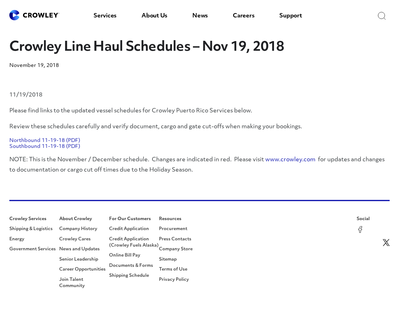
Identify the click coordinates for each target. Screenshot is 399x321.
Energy (16, 239)
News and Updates (79, 249)
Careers (243, 16)
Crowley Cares (75, 239)
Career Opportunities (82, 269)
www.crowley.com (290, 160)
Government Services (32, 249)
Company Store (176, 249)
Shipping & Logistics (31, 229)
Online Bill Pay (124, 255)
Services (105, 16)
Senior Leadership (78, 259)
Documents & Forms (131, 265)
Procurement (173, 229)
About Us (154, 16)
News (200, 16)
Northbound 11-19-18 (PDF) (44, 140)
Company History (78, 229)
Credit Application (129, 229)
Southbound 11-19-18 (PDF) (44, 146)
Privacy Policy (174, 279)
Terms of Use (173, 269)
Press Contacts (175, 239)
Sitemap (168, 259)
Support (290, 16)
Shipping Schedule (129, 275)
